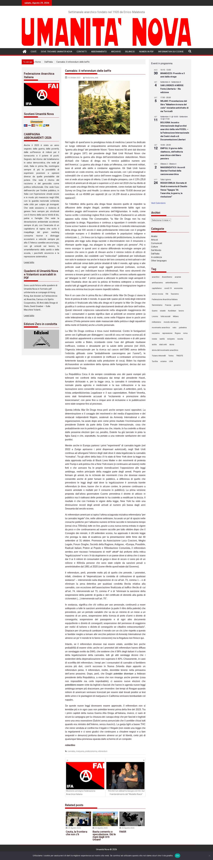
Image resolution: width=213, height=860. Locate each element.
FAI (167, 294)
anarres (178, 277)
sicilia (154, 344)
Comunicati (156, 243)
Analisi (154, 236)
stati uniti (163, 344)
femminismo (157, 305)
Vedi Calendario (158, 202)
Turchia (155, 361)
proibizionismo (91, 751)
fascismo (175, 294)
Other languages (159, 260)
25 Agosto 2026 (74, 828)
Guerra (154, 311)
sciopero (171, 339)
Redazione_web (91, 78)
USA (171, 361)
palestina (183, 327)
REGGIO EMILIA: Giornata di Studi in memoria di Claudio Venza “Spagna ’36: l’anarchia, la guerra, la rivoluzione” (173, 190)
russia (154, 339)
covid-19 (168, 288)
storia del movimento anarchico (165, 350)
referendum (102, 751)
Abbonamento (99, 51)
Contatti (82, 51)
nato (174, 327)
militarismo (156, 322)
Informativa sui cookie (171, 51)
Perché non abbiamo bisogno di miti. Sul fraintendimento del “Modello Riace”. (126, 792)
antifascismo (157, 282)
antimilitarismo (171, 282)
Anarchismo (167, 277)
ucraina (163, 361)
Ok (177, 855)
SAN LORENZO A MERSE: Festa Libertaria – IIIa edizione (172, 88)
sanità (162, 339)
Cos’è (34, 51)
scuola (180, 339)
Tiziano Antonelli (159, 356)
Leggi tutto (29, 262)
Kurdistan (172, 311)
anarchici (155, 277)
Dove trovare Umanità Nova (56, 51)
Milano (176, 316)
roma (185, 333)
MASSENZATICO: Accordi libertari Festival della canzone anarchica (172, 170)
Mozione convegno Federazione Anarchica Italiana (80, 792)
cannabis (71, 751)
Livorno (155, 316)
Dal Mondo (156, 250)
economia (178, 288)
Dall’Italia (155, 253)
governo (177, 305)
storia (171, 344)
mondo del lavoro (171, 322)
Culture (154, 246)
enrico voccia (157, 294)
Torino (171, 356)
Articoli (154, 239)
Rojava (178, 333)
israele (162, 311)
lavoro (181, 311)
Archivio (116, 51)
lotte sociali (165, 316)
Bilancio (130, 51)
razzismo (156, 333)
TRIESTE (179, 356)
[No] (209, 855)
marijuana (80, 751)
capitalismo (157, 288)
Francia (168, 305)
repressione (167, 333)
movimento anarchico (161, 327)
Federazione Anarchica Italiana (165, 299)
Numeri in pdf (146, 51)
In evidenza (156, 257)
